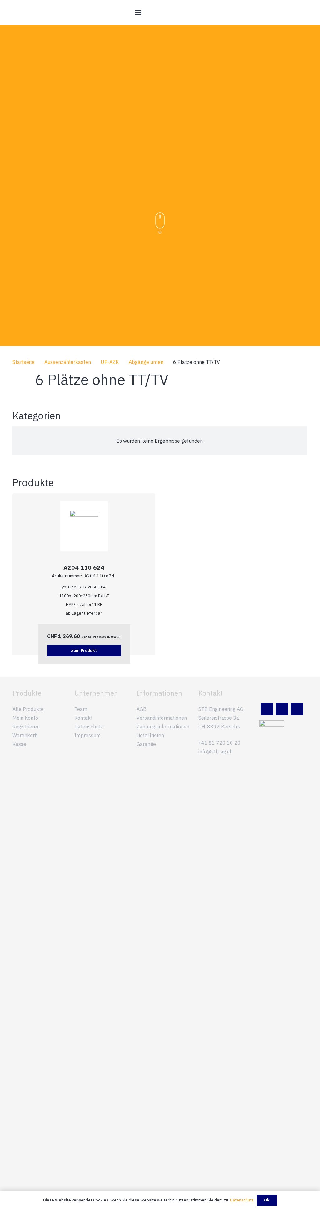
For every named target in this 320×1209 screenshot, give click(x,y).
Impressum (87, 735)
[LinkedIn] (267, 709)
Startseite (23, 362)
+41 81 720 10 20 (219, 743)
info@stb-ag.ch (215, 751)
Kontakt (83, 718)
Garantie (146, 744)
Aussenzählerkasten (67, 362)
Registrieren (26, 726)
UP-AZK (110, 362)
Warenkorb (25, 735)
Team (80, 709)
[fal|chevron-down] (160, 223)
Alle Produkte (28, 709)
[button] (138, 12)
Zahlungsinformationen (163, 726)
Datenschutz (88, 726)
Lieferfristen (150, 735)
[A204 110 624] (84, 515)
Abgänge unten (146, 362)
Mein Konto (25, 718)
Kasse (19, 744)
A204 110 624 (83, 567)
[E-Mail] (282, 709)
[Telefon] (297, 709)
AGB (142, 709)
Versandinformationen (162, 718)
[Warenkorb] (301, 12)
